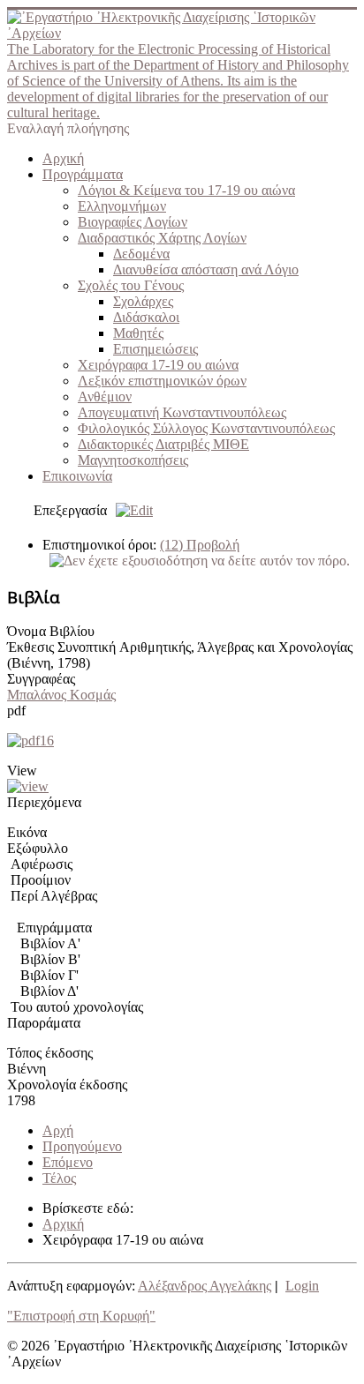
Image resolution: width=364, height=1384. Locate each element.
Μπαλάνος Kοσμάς (61, 694)
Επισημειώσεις (155, 348)
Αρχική (63, 158)
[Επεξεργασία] (130, 510)
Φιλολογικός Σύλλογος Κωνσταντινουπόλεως (206, 428)
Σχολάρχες (143, 301)
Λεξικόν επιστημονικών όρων (162, 380)
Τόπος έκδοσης (50, 1052)
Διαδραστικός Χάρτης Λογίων (162, 237)
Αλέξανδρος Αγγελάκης (204, 1285)
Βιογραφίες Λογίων (132, 221)
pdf (16, 710)
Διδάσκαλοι (146, 317)
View (22, 770)
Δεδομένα (141, 253)
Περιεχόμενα (44, 802)
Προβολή (199, 544)
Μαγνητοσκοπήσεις (133, 460)
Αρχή (57, 1130)
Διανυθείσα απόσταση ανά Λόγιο (206, 269)
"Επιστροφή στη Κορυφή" (81, 1315)
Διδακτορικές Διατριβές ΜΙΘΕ (163, 444)
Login (302, 1285)
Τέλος (59, 1178)
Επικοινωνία (77, 475)
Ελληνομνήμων (122, 205)
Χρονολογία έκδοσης (67, 1084)
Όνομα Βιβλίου (51, 631)
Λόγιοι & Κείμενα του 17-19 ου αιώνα (186, 190)
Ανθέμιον (105, 396)
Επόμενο (67, 1162)
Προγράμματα (82, 174)
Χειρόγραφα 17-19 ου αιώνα (158, 364)
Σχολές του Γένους (131, 285)
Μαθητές (138, 332)
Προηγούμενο (82, 1146)
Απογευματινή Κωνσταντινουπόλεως (182, 412)
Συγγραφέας (41, 678)
